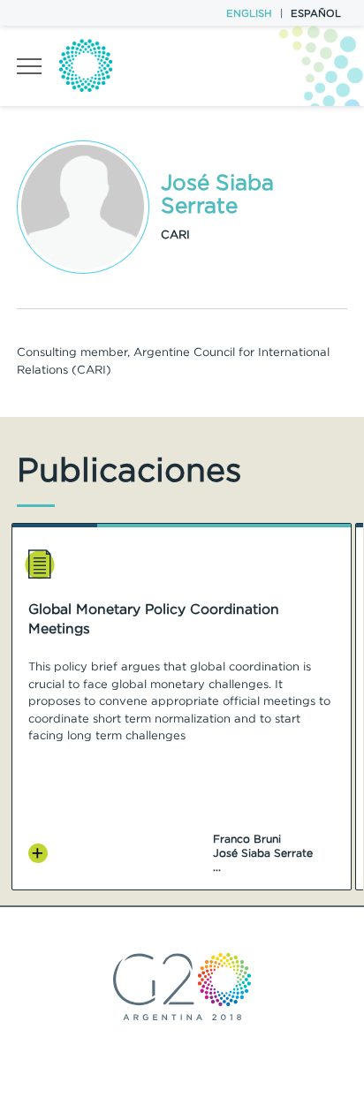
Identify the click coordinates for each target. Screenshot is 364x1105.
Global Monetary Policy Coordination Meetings (153, 619)
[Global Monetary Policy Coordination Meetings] (38, 854)
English (249, 13)
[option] (181, 706)
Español (316, 13)
